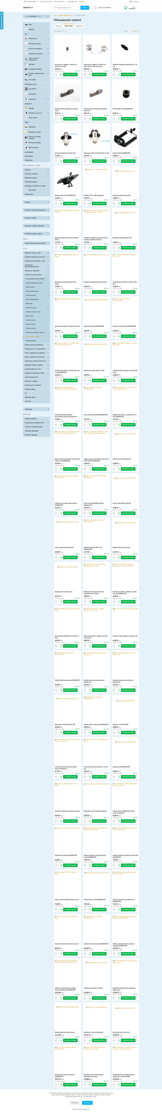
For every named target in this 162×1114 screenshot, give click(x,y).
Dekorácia (28, 104)
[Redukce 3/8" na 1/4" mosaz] (125, 532)
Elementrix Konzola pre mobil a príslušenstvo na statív (94, 592)
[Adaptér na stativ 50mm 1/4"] (125, 443)
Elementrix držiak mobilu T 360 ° (94, 370)
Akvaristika (29, 156)
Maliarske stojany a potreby (34, 226)
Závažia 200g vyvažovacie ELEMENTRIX (67, 680)
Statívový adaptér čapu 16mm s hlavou (67, 811)
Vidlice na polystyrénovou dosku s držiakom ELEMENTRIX (124, 944)
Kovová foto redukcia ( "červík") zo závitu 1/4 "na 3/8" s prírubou (95, 65)
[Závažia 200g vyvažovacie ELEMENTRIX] (67, 664)
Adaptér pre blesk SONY (120, 724)
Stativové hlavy (31, 295)
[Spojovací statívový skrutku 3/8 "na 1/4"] (96, 137)
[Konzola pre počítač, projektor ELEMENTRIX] (67, 1059)
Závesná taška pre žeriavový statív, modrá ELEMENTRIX (95, 856)
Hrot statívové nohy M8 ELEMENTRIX (96, 415)
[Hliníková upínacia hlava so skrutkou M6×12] (67, 222)
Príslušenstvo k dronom (33, 385)
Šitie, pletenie (33, 147)
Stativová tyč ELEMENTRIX (121, 767)
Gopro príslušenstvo (32, 377)
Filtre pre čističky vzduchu (34, 137)
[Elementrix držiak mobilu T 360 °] (96, 355)
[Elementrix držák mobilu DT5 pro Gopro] (67, 266)
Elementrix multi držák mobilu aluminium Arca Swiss (93, 1075)
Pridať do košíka (70, 74)
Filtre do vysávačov (35, 49)
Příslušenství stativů (32, 336)
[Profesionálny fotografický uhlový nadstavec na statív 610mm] (125, 1059)
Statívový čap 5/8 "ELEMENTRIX (94, 326)
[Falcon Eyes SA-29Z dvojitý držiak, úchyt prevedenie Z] (67, 751)
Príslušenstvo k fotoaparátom (35, 349)
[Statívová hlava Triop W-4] (125, 1016)
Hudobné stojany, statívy (33, 234)
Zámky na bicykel (31, 419)
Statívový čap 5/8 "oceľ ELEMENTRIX (124, 326)
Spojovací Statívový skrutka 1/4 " (65, 153)
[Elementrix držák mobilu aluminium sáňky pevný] (125, 972)
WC (26, 34)
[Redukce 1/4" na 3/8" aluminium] (96, 179)
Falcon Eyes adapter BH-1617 (64, 547)
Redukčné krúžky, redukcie (34, 365)
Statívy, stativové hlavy (33, 275)
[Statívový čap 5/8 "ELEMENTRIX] (96, 310)
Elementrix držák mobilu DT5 (122, 238)
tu (88, 1109)
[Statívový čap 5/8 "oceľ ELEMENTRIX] (125, 310)
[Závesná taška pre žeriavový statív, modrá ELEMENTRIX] (96, 839)
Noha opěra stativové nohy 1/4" (65, 724)
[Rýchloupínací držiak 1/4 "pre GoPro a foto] (67, 620)
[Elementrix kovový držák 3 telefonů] (96, 795)
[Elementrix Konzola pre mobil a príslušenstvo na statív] (96, 576)
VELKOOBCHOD (72, 2)
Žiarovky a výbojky (31, 381)
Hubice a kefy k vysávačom (34, 59)
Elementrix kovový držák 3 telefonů (95, 811)
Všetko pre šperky (31, 182)
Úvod (55, 15)
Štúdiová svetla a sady (33, 253)
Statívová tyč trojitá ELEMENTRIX (94, 899)
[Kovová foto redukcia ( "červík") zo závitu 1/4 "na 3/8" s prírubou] (96, 49)
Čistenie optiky (30, 389)
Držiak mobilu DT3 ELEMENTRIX (65, 195)
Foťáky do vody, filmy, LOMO (34, 373)
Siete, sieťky (33, 118)
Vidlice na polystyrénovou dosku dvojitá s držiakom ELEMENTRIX (65, 989)
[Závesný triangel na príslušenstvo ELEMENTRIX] (125, 884)
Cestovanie (32, 94)
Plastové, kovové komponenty (35, 210)
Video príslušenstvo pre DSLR (35, 243)
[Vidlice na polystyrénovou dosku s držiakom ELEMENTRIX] (125, 928)
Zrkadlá (31, 108)
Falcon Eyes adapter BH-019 (122, 503)
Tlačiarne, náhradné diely (33, 427)
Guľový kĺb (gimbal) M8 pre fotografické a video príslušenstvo (66, 415)
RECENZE (81, 2)
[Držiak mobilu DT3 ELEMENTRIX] (67, 179)
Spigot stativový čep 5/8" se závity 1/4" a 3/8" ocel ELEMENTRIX (67, 460)
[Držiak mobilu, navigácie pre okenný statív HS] (96, 93)
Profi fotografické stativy (34, 283)
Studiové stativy (31, 308)
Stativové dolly (31, 341)
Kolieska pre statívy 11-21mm (93, 988)
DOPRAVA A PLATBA (46, 2)
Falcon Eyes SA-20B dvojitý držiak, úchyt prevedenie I (124, 812)
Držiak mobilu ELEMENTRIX (121, 153)
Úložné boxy (29, 194)
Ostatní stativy (31, 328)
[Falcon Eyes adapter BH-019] (125, 487)
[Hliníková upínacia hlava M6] (125, 179)
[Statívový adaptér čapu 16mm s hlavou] (67, 795)
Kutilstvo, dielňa (30, 218)
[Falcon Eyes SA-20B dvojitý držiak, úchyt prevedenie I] (125, 795)
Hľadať (84, 8)
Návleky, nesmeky (35, 132)
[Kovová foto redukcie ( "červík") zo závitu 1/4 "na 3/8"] (67, 49)
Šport (27, 122)
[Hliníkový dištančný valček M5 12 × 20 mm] (125, 49)
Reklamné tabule (31, 178)
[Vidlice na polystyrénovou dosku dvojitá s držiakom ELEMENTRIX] (67, 972)
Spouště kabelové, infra (33, 369)
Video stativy (30, 287)
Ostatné (28, 401)
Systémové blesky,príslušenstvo (32, 266)
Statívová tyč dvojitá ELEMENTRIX (66, 855)
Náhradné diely (30, 397)
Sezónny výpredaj (31, 435)
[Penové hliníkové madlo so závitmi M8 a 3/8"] (125, 355)
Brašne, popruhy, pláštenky (34, 345)
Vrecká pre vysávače (35, 54)
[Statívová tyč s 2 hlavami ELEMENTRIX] (96, 928)
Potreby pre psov (31, 84)
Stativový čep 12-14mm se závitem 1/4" (125, 636)
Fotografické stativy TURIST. (35, 279)
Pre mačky (32, 80)
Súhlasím (87, 1103)
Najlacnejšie (69, 26)
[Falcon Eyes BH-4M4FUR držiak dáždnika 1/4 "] (96, 487)
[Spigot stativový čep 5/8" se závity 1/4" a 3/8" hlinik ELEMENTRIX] (96, 443)
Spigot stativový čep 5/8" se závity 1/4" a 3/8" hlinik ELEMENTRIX (96, 460)
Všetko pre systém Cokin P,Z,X (35, 361)
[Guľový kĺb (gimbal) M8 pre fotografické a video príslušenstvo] (67, 399)
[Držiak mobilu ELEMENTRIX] (125, 137)
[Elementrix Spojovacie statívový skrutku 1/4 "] (96, 664)
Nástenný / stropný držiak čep (93, 1032)
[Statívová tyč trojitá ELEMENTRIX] (96, 884)
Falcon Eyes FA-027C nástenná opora (67, 944)
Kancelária (32, 190)
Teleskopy (28, 409)
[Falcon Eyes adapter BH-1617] (67, 532)
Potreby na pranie (34, 44)
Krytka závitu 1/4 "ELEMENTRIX (123, 109)
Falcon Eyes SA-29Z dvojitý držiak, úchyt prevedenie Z (66, 768)
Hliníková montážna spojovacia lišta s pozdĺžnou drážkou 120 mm (96, 238)
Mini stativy (29, 316)
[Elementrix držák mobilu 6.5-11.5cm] (96, 266)
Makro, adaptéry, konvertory (34, 357)
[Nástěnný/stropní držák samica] (67, 1016)
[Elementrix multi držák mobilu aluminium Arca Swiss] (96, 1059)
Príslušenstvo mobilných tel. (34, 423)
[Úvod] (37, 8)
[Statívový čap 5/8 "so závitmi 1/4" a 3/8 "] (67, 310)
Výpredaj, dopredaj (31, 431)
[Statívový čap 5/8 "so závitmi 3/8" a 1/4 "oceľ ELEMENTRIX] (67, 355)
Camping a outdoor (35, 69)
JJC (26, 393)
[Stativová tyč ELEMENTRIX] (125, 751)
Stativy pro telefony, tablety (35, 332)
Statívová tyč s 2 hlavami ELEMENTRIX (96, 944)
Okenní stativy (30, 324)
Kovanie (27, 202)
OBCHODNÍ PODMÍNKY (30, 2)
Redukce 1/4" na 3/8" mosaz (63, 592)
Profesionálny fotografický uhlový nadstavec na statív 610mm (124, 1075)
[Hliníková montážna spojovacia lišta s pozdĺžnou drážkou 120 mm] (96, 222)
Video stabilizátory (32, 291)
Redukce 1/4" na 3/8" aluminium (94, 195)
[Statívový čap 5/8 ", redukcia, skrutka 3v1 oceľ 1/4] (96, 620)
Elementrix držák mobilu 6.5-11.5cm (95, 282)
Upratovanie (33, 38)
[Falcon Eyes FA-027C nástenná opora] (67, 928)
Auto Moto (32, 89)
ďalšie (136, 31)
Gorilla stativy (30, 320)
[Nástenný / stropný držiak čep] (96, 1016)
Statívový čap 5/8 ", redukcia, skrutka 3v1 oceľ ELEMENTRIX (124, 592)
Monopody (29, 303)
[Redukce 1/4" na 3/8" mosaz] (67, 576)
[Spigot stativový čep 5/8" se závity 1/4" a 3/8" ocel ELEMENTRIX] (67, 443)
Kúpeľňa (31, 29)
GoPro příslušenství (32, 299)
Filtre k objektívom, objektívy (35, 353)
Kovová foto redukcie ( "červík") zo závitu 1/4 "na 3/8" (66, 65)
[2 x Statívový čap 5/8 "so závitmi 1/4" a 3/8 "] (125, 266)
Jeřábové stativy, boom (33, 312)
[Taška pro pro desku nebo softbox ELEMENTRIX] (67, 487)
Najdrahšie (79, 26)
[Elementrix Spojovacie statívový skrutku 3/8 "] (125, 664)
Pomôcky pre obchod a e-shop (35, 186)
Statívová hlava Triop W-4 (121, 1032)
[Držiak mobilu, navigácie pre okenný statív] (67, 93)
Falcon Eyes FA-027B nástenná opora (67, 899)
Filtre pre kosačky (35, 143)
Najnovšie (58, 26)
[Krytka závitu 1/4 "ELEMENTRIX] (125, 93)
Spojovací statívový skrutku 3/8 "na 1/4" (96, 153)
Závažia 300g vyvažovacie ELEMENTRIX (96, 724)
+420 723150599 (104, 8)
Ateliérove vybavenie (32, 271)
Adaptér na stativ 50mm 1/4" (122, 459)
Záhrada (31, 64)
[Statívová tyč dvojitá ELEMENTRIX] (67, 839)
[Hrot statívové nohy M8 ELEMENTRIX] (96, 399)
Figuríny (27, 170)
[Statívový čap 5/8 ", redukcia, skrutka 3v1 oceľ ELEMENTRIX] (125, 576)
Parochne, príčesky (31, 174)
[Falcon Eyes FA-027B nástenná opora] (67, 884)
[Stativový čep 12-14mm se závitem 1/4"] (125, 620)
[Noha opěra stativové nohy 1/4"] (67, 709)
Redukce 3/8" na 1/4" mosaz (121, 547)
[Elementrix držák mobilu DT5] (125, 222)
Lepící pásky (29, 152)
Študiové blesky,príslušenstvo (35, 257)
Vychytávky (29, 160)
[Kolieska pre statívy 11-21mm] (96, 972)
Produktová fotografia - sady (35, 261)
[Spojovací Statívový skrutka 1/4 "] (67, 137)
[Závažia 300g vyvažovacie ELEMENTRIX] (96, 709)
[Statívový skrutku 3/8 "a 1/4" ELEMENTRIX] (96, 532)
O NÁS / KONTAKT (59, 2)
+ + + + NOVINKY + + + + (33, 16)
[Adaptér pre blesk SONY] (125, 709)
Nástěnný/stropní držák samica (65, 1032)
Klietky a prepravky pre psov (36, 74)
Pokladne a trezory (35, 113)
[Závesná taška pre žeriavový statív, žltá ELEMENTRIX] (125, 839)
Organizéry (32, 99)
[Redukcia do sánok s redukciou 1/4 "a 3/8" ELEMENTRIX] (125, 399)
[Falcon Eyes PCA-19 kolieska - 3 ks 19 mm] (96, 751)
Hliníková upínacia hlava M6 (122, 195)
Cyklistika (32, 127)
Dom (30, 24)
